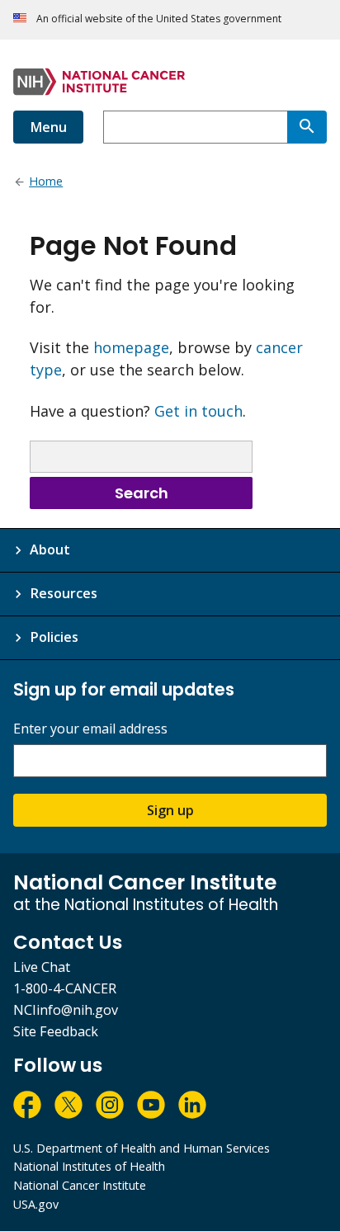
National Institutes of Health (89, 1166)
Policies (54, 637)
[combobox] (195, 127)
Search (141, 493)
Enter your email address (90, 729)
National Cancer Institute (79, 1185)
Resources (63, 593)
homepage (131, 347)
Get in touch (198, 411)
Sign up (170, 810)
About (50, 549)
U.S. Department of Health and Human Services (141, 1148)
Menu (48, 127)
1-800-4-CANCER (64, 988)
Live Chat (41, 967)
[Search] (307, 127)
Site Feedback (55, 1031)
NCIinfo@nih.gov (65, 1010)
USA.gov (36, 1204)
